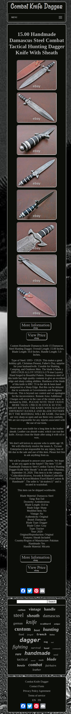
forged (30, 634)
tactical (22, 659)
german (18, 623)
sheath (33, 615)
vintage (35, 609)
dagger (30, 640)
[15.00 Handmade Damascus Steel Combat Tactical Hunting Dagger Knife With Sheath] (36, 75)
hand (46, 648)
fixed (21, 634)
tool (52, 642)
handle (49, 609)
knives (52, 635)
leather (37, 669)
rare (18, 654)
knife (31, 622)
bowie (21, 665)
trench (41, 634)
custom (23, 629)
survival (36, 647)
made (41, 660)
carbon (21, 609)
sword (33, 660)
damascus (51, 615)
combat (35, 664)
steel (19, 615)
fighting (20, 646)
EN (34, 700)
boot (37, 630)
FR (39, 700)
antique (57, 624)
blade (51, 659)
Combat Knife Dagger (36, 681)
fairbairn (50, 665)
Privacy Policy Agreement (36, 690)
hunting (51, 629)
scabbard (45, 624)
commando (57, 649)
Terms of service (36, 695)
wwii (55, 654)
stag (46, 642)
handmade (37, 653)
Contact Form (37, 686)
